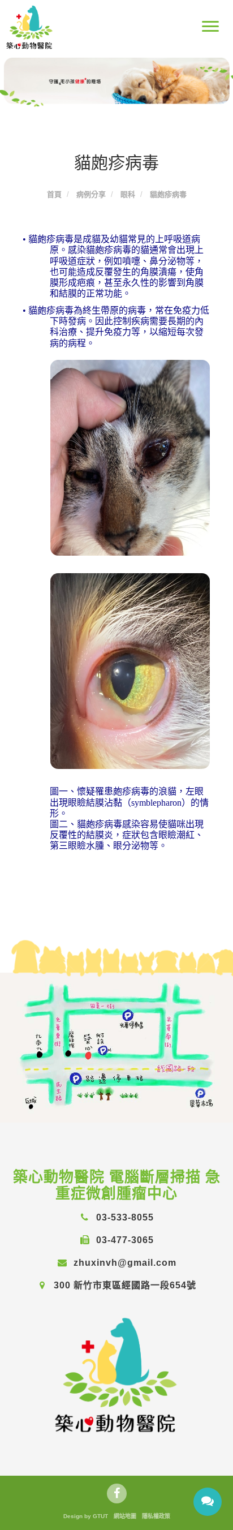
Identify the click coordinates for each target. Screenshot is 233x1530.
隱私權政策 (156, 1516)
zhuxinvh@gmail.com (123, 1262)
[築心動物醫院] (116, 1374)
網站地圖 (125, 1516)
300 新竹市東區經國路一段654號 (123, 1285)
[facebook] (117, 1493)
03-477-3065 (123, 1240)
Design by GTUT (85, 1516)
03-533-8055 (123, 1217)
